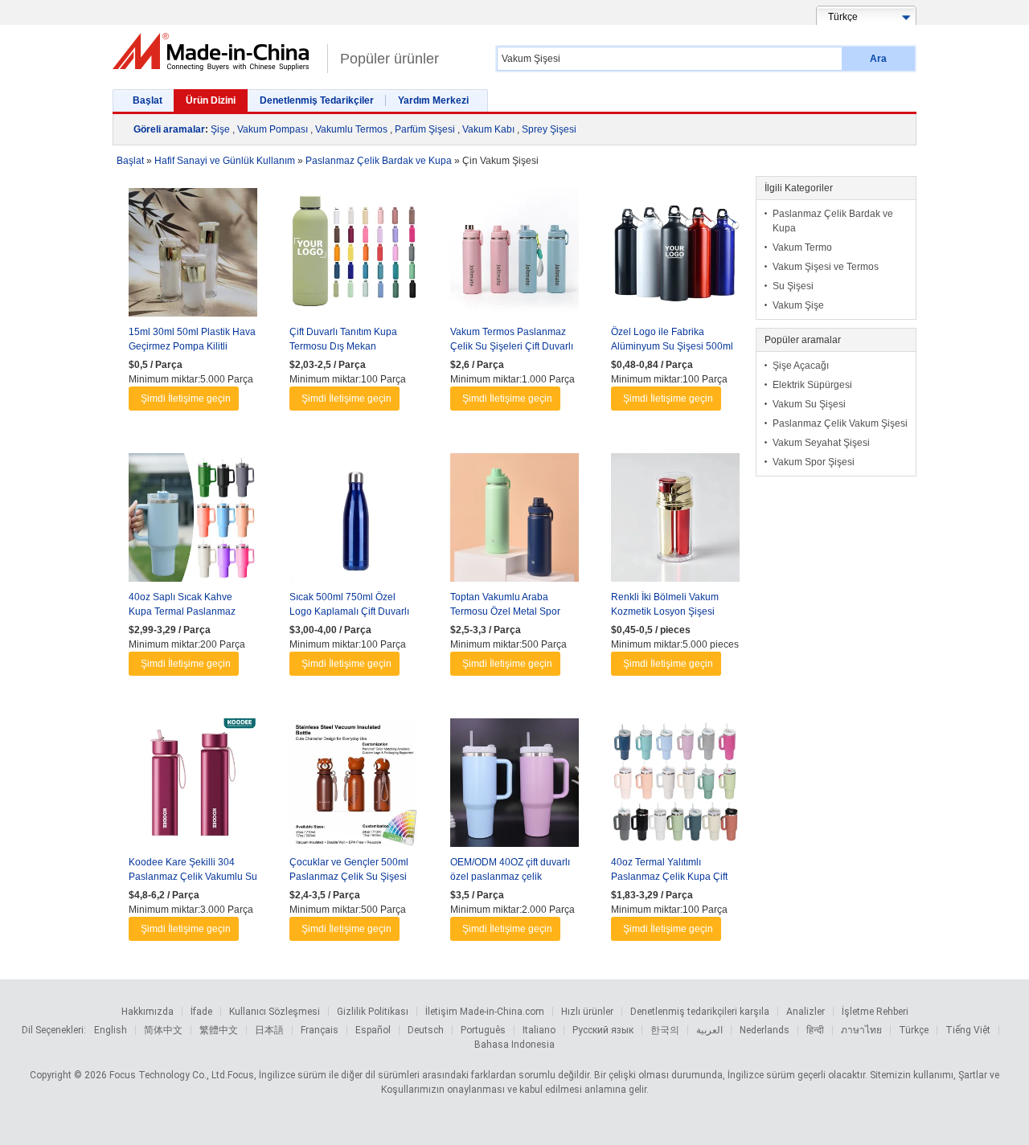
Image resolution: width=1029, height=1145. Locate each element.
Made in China (216, 52)
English (110, 1030)
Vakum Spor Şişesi (814, 462)
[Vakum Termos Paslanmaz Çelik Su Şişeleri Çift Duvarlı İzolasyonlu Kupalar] (514, 256)
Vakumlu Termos (351, 129)
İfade (201, 1011)
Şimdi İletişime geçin (186, 398)
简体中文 (163, 1030)
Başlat (147, 100)
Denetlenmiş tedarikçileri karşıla (699, 1011)
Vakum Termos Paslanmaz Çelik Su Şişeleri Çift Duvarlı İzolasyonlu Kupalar (511, 346)
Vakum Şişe (798, 305)
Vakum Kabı (488, 129)
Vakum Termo (802, 247)
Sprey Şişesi (549, 129)
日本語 (269, 1030)
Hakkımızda (147, 1011)
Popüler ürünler (389, 59)
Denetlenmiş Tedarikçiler (317, 100)
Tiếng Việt (967, 1030)
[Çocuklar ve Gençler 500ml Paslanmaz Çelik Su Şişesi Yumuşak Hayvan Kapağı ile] (353, 786)
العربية (709, 1030)
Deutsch (426, 1030)
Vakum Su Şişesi (809, 404)
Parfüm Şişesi (425, 129)
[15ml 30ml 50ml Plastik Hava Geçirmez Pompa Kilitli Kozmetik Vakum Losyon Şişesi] (193, 256)
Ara (878, 58)
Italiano (539, 1030)
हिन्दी (815, 1030)
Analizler (805, 1011)
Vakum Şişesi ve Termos (826, 266)
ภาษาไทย (861, 1030)
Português (483, 1030)
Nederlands (764, 1030)
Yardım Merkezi (433, 100)
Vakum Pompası (272, 129)
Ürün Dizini (211, 100)
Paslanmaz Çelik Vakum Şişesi (840, 423)
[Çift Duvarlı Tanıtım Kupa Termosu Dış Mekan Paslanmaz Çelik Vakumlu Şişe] (353, 256)
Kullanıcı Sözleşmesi (274, 1011)
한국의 (664, 1030)
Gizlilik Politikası (372, 1011)
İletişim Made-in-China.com (484, 1011)
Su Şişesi (793, 286)
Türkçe (914, 1030)
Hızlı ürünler (587, 1011)
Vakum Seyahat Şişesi (821, 442)
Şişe (220, 129)
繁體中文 (218, 1030)
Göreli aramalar (169, 129)
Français (319, 1030)
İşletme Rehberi (875, 1011)
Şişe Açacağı (801, 365)
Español (373, 1030)
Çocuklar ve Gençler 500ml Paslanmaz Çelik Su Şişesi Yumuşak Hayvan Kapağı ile (350, 877)
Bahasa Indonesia (514, 1044)
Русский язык (602, 1030)
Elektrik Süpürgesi (812, 385)
